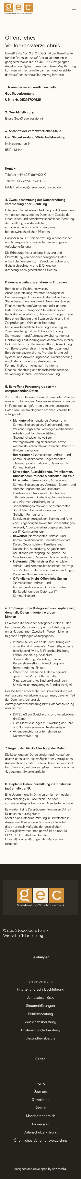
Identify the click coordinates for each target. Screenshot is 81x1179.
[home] (17, 9)
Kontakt (40, 1107)
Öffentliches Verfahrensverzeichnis (40, 1140)
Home (40, 1083)
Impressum (40, 1124)
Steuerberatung (41, 981)
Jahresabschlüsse (40, 997)
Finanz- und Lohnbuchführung (40, 989)
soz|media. (59, 1169)
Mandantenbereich (40, 1115)
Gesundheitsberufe (40, 1038)
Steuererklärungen (40, 1005)
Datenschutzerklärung (40, 1132)
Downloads (40, 1099)
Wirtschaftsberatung (40, 1022)
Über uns (40, 1091)
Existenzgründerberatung (40, 1030)
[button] (74, 8)
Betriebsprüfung (40, 1014)
